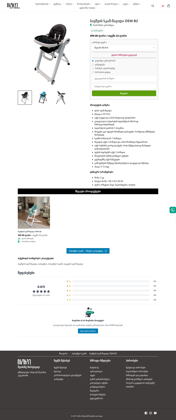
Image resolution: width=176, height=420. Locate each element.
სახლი (69, 3)
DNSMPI (130, 386)
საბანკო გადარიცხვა (104, 68)
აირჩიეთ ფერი (99, 42)
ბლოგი (57, 371)
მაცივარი (94, 390)
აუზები (136, 3)
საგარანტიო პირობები (137, 371)
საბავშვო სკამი (55, 263)
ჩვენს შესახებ (60, 367)
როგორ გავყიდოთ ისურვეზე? (140, 383)
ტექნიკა (57, 3)
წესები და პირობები (135, 367)
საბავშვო (42, 263)
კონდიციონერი (97, 386)
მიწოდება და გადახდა (137, 375)
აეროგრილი (96, 371)
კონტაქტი (58, 379)
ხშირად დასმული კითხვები (139, 379)
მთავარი (63, 353)
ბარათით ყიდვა (102, 72)
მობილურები (83, 3)
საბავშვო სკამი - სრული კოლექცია (86, 251)
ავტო (97, 3)
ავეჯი (125, 3)
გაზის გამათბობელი (100, 379)
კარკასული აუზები (99, 383)
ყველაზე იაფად (87, 7)
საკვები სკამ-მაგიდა (73, 263)
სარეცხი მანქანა (98, 394)
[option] (23, 98)
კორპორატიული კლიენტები (67, 375)
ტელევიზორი (96, 398)
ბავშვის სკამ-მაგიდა (27, 263)
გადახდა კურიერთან (104, 60)
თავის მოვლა (111, 3)
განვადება (99, 64)
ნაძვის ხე (94, 367)
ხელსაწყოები (42, 3)
